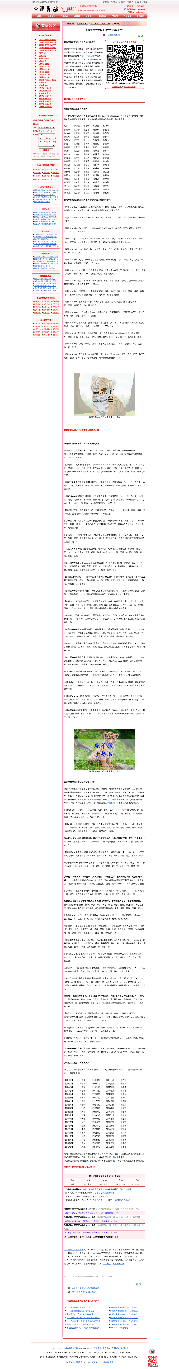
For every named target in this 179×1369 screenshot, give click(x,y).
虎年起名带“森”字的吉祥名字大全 (80, 1325)
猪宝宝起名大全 (45, 101)
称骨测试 (37, 307)
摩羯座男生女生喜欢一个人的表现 (124, 1314)
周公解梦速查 (45, 320)
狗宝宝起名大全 (45, 99)
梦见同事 (46, 323)
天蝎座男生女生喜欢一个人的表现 (124, 1321)
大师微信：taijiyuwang (136, 12)
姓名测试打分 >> (109, 1193)
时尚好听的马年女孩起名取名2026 (46, 190)
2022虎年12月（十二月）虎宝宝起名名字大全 (85, 1318)
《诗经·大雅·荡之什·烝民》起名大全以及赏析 (50, 290)
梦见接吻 (46, 329)
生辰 (53, 120)
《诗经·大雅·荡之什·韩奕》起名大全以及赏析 (50, 288)
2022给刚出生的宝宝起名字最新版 (80, 1311)
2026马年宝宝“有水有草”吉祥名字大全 (47, 244)
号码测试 (55, 176)
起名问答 (42, 56)
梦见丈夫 (37, 323)
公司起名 (42, 83)
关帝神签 (46, 310)
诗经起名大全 (44, 66)
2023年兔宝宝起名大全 (47, 48)
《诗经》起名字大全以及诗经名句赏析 (47, 283)
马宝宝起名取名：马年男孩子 (44, 195)
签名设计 (138, 2)
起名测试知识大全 (45, 35)
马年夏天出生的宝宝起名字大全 (45, 241)
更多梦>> (55, 335)
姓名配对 (89, 16)
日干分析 (55, 304)
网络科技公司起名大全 (42, 266)
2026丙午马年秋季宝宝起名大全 (45, 237)
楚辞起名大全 (44, 64)
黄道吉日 (37, 301)
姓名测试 (122, 2)
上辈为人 (46, 307)
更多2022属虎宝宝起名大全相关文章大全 (83, 1328)
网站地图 (124, 1348)
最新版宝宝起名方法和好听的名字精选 (47, 217)
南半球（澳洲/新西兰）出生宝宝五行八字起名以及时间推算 (55, 219)
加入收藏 (140, 6)
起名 (41, 120)
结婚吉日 (55, 301)
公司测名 (46, 173)
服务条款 (106, 1348)
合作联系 (115, 1348)
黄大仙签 (37, 313)
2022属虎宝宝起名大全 (47, 50)
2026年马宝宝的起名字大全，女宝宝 (47, 199)
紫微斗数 (37, 310)
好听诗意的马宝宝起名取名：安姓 (46, 197)
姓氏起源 (37, 304)
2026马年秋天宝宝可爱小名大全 (45, 234)
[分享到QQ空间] (139, 36)
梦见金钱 (37, 326)
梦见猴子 (46, 332)
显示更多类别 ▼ (45, 107)
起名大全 (55, 169)
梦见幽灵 (37, 335)
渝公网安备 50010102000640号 (100, 1362)
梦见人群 (46, 335)
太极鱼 (39, 16)
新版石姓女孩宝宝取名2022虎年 (85, 1288)
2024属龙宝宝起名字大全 (48, 45)
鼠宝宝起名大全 (45, 104)
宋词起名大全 (44, 77)
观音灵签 (46, 313)
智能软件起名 (129, 87)
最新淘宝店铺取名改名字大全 (44, 268)
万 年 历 (55, 179)
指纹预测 (55, 313)
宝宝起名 (42, 53)
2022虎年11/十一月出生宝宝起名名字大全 (83, 1321)
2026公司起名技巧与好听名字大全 (46, 261)
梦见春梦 (55, 326)
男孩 (42, 131)
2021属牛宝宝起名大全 (47, 80)
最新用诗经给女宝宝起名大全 (44, 279)
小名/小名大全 (44, 93)
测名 (47, 120)
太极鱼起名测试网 (45, 116)
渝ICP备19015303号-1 (75, 1362)
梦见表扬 (55, 329)
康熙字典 (46, 176)
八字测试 (46, 304)
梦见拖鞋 (55, 323)
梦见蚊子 (55, 332)
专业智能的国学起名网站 (86, 6)
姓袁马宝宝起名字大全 (42, 202)
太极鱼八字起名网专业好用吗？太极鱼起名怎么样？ (52, 224)
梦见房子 (46, 326)
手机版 (145, 2)
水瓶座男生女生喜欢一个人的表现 (124, 1311)
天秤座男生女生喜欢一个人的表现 (124, 1325)
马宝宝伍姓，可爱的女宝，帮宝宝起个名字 (49, 192)
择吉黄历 (37, 179)
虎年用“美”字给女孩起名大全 (84, 1292)
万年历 (115, 16)
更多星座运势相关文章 (119, 1328)
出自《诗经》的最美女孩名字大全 (46, 281)
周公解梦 (140, 16)
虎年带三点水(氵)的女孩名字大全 (80, 1314)
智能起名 (106, 2)
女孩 (50, 131)
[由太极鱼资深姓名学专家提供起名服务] (46, 26)
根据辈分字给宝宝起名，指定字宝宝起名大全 (50, 212)
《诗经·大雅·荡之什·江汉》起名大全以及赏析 (50, 286)
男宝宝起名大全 (45, 88)
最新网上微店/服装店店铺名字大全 (46, 264)
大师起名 (116, 87)
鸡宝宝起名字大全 (46, 96)
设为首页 (129, 6)
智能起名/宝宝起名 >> (123, 1200)
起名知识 (42, 61)
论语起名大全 (44, 72)
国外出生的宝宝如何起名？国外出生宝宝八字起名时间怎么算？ (56, 215)
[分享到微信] (142, 36)
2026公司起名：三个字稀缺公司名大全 (47, 259)
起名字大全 (43, 85)
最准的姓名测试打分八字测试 (44, 222)
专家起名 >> (104, 1196)
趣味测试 (102, 16)
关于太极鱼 (96, 1348)
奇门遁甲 (55, 307)
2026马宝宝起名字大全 (47, 40)
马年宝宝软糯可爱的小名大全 (44, 239)
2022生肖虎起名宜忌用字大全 (79, 1307)
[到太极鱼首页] (152, 1351)
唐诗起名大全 (44, 75)
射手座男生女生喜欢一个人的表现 (124, 1318)
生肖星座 (127, 16)
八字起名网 (90, 56)
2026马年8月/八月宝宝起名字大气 (46, 246)
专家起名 (114, 2)
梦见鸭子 (37, 332)
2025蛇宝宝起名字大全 (47, 42)
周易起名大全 (44, 69)
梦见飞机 (37, 329)
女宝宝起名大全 (45, 91)
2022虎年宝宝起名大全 (74, 1250)
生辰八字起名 (44, 58)
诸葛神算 (55, 310)
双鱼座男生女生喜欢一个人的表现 (124, 1307)
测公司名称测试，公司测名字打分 (46, 257)
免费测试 (130, 2)
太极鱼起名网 (82, 24)
